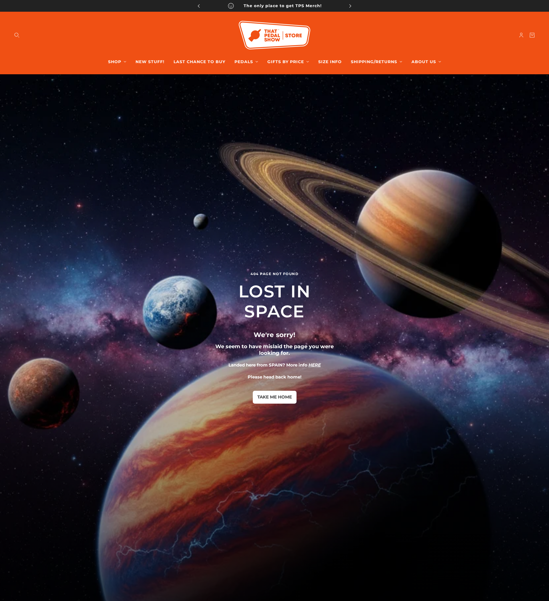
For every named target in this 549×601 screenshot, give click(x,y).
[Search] (17, 35)
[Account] (521, 35)
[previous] (199, 5)
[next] (350, 5)
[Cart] (532, 35)
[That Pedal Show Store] (274, 35)
